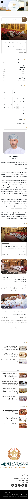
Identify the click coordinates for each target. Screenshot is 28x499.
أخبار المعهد (22, 65)
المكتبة (17, 494)
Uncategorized (21, 63)
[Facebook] (26, 485)
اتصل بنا (8, 494)
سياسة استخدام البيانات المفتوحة (8, 496)
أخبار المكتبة (22, 67)
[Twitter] (22, 485)
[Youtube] (16, 485)
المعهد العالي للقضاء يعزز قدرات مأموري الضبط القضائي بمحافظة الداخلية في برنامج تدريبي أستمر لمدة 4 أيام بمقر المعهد (14, 249)
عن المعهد (22, 494)
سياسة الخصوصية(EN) (23, 496)
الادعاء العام (25, 483)
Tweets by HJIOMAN (20, 123)
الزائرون (23, 74)
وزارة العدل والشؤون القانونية (21, 478)
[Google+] (19, 485)
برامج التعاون (22, 78)
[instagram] (12, 485)
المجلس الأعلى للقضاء (23, 480)
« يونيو (23, 113)
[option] (14, 39)
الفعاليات (23, 76)
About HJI (17, 496)
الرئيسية (23, 71)
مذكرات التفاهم (21, 80)
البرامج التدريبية (22, 69)
